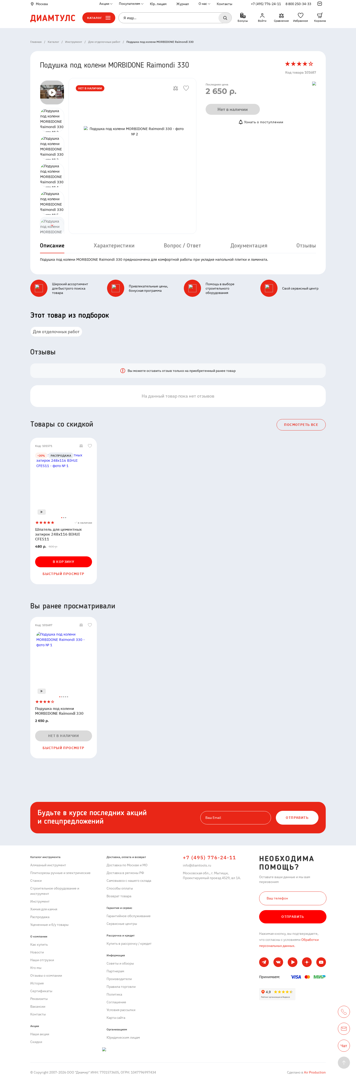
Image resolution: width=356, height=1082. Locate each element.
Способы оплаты (120, 888)
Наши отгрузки (42, 960)
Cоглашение (116, 1002)
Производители (119, 979)
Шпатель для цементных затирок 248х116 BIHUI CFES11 (58, 534)
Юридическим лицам (123, 1037)
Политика (114, 994)
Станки (36, 880)
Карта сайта (116, 1017)
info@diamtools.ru (197, 865)
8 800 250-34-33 (298, 4)
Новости (37, 952)
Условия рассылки (121, 1010)
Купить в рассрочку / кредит (129, 943)
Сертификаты (41, 991)
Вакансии (37, 1006)
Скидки (36, 1042)
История (37, 983)
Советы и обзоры (120, 963)
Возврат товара (119, 896)
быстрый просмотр (63, 574)
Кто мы (35, 968)
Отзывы (306, 246)
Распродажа (39, 917)
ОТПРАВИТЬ (297, 817)
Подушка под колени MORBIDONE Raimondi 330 (59, 711)
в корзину (64, 562)
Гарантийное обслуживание (129, 916)
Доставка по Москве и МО (127, 865)
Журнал (182, 4)
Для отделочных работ (56, 331)
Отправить (292, 916)
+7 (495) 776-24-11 (266, 4)
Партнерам (115, 971)
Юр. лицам (158, 4)
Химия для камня (43, 909)
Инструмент (40, 901)
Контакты (224, 4)
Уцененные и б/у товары (49, 924)
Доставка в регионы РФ (125, 873)
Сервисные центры (122, 923)
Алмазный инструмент (48, 865)
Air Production (314, 1072)
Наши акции (39, 1034)
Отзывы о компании (46, 975)
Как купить (39, 944)
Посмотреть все (301, 424)
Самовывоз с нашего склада (129, 880)
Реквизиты (39, 999)
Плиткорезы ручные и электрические (60, 873)
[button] (52, 225)
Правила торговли (121, 986)
